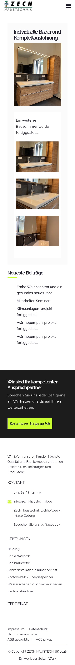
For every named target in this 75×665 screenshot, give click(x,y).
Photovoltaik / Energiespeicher (30, 577)
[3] (37, 245)
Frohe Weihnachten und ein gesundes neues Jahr (39, 290)
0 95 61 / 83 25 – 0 (27, 492)
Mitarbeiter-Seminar (33, 301)
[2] (37, 208)
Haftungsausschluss (23, 634)
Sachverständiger (20, 591)
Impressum (16, 629)
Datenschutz (38, 629)
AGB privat (44, 639)
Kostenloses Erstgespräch (30, 423)
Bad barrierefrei (19, 563)
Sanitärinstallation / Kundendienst (32, 570)
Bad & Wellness (19, 556)
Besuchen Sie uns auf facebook (37, 524)
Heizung (14, 549)
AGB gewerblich (19, 639)
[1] (37, 171)
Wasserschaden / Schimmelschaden (35, 584)
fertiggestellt (34, 312)
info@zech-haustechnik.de (33, 501)
